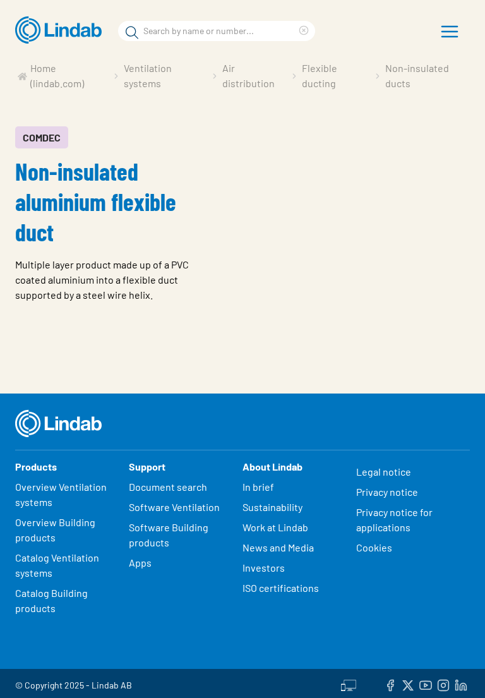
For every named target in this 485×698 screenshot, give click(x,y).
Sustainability (273, 507)
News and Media (278, 547)
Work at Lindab (275, 527)
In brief (259, 487)
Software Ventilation (174, 507)
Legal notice (383, 472)
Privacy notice (387, 492)
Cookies (374, 547)
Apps (140, 563)
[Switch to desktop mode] (348, 683)
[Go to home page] (61, 30)
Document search (168, 487)
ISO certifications (280, 588)
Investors (263, 568)
